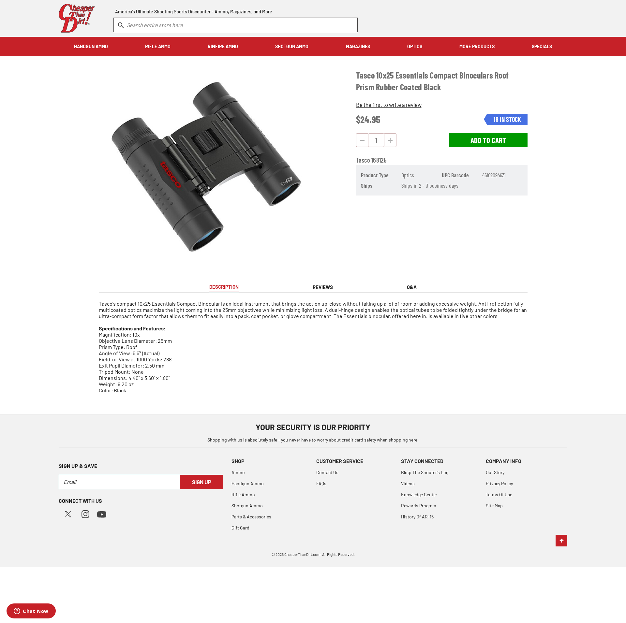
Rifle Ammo (243, 494)
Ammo (238, 472)
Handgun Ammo (247, 483)
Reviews (323, 287)
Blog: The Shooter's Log (424, 472)
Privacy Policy (499, 483)
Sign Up (201, 482)
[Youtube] (101, 514)
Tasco (363, 160)
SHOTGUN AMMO (291, 46)
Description (224, 287)
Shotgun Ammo (247, 505)
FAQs (321, 483)
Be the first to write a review (389, 104)
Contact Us (327, 472)
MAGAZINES (358, 46)
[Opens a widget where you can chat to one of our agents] (31, 611)
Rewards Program (418, 505)
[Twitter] (68, 513)
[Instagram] (85, 513)
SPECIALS (542, 46)
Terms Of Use (499, 494)
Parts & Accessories (251, 516)
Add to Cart (488, 140)
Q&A (412, 287)
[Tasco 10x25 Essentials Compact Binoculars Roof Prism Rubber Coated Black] (206, 167)
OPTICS (414, 46)
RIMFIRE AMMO (223, 46)
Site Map (494, 505)
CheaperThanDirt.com (302, 554)
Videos (408, 483)
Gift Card (240, 527)
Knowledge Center (419, 494)
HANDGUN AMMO (91, 46)
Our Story (495, 472)
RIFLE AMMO (158, 46)
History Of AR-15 (417, 516)
